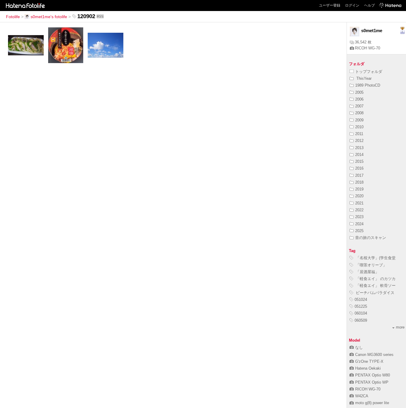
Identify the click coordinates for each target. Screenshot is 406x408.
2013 (359, 148)
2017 (359, 175)
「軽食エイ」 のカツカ (375, 278)
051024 (361, 299)
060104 (361, 313)
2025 (359, 231)
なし (359, 347)
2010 (359, 127)
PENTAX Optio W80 (372, 375)
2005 (359, 92)
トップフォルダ (368, 71)
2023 (359, 217)
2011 (359, 134)
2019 (359, 189)
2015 (359, 161)
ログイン (352, 5)
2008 (359, 113)
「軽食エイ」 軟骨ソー (375, 285)
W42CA (361, 396)
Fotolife (13, 16)
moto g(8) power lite (372, 403)
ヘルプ (369, 5)
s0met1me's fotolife (49, 16)
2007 (359, 106)
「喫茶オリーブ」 (371, 265)
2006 (359, 99)
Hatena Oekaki (368, 368)
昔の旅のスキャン (370, 237)
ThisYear (363, 78)
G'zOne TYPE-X (369, 361)
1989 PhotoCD (367, 85)
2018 (359, 182)
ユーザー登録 (329, 5)
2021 (359, 203)
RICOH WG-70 (367, 48)
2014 (359, 154)
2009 (359, 120)
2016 (359, 168)
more (400, 327)
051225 (361, 306)
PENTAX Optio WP (371, 382)
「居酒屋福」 (367, 272)
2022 (359, 210)
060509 (361, 320)
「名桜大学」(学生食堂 (375, 258)
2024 (359, 224)
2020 (359, 196)
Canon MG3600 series (374, 354)
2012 (359, 140)
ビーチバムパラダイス (374, 292)
